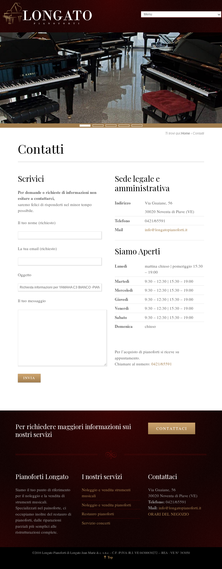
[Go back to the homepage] (47, 13)
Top (110, 557)
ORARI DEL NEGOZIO (168, 514)
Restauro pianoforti (98, 513)
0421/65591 (161, 363)
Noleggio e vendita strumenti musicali (106, 493)
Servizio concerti (96, 523)
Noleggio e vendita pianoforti (106, 504)
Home (185, 133)
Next (3, 125)
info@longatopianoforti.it (166, 229)
